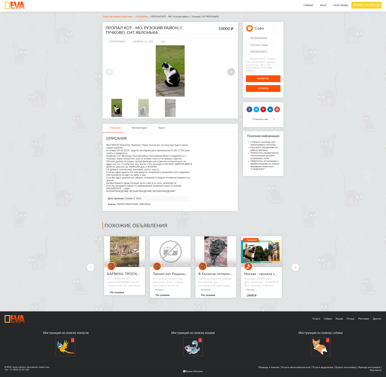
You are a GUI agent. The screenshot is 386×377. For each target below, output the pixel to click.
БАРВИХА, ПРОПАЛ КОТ (124, 274)
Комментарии (139, 128)
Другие (377, 319)
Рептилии (363, 319)
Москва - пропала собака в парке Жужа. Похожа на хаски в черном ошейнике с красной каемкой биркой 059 (261, 274)
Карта (161, 128)
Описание (115, 128)
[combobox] (263, 119)
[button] (231, 72)
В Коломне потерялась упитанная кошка (215, 274)
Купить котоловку (345, 367)
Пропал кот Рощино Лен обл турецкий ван (170, 274)
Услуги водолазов (322, 367)
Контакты (375, 370)
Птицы (350, 319)
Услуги (316, 319)
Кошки (339, 319)
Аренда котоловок (369, 367)
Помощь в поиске (268, 367)
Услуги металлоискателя (295, 367)
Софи (259, 28)
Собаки (328, 319)
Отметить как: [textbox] (261, 119)
